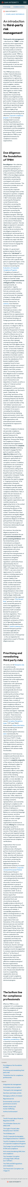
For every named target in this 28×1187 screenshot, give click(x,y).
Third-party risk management (12, 1090)
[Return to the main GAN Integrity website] (10, 11)
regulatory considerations (11, 1039)
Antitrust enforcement (10, 1111)
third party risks (19, 665)
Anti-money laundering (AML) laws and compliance (14, 1152)
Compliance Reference (15, 14)
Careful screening (14, 626)
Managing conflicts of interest (12, 1096)
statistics (6, 303)
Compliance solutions (19, 7)
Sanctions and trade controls (12, 1093)
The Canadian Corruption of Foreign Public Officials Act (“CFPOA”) (11, 1159)
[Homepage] (10, 3)
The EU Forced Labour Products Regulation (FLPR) (13, 1120)
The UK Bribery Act (9, 1133)
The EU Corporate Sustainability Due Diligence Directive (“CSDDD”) (14, 1137)
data (4, 734)
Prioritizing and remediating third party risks (13, 1071)
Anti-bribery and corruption (12, 1087)
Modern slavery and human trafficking (9, 1108)
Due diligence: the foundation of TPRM (12, 1066)
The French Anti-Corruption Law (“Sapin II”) (13, 1170)
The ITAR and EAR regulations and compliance (12, 1165)
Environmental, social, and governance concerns (11, 1103)
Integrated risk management (12, 1084)
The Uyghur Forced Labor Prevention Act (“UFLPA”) (11, 1130)
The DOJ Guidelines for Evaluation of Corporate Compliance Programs (14, 1142)
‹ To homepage (6, 7)
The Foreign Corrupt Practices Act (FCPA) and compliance (14, 1147)
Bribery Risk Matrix (18, 725)
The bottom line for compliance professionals (13, 1076)
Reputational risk (8, 1099)
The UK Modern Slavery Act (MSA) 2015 (11, 1125)
